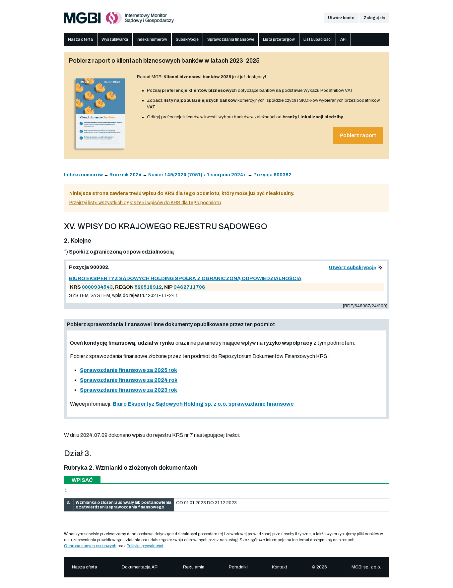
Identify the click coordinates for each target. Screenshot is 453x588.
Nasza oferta (80, 39)
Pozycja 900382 (272, 174)
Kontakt (279, 567)
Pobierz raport (358, 135)
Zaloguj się (374, 18)
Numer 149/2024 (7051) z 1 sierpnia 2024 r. (197, 174)
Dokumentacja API (140, 567)
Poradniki (238, 567)
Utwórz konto (341, 18)
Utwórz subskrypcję (352, 267)
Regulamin (193, 567)
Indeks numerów (152, 39)
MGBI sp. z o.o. (366, 567)
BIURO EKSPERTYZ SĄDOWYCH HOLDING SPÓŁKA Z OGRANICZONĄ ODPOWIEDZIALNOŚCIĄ (185, 278)
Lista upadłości (317, 39)
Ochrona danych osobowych (90, 546)
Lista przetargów (279, 39)
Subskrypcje (187, 39)
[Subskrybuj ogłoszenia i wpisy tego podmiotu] (380, 267)
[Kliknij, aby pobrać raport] (100, 151)
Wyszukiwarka (114, 39)
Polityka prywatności (145, 546)
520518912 (148, 287)
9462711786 (189, 287)
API (343, 39)
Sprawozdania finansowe (230, 39)
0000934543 (97, 287)
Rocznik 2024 (125, 174)
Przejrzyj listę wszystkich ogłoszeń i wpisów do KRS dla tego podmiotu (145, 202)
